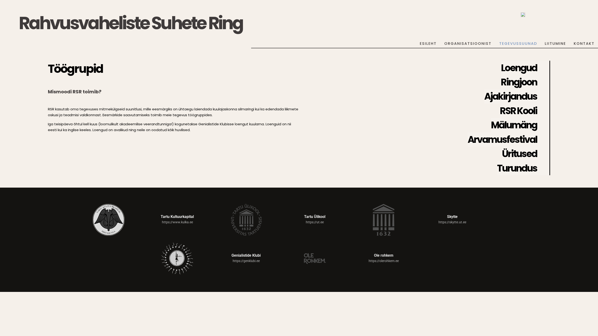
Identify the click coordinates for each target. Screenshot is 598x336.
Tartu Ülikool (314, 216)
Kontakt (584, 43)
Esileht (428, 43)
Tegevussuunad (518, 43)
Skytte (452, 216)
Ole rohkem (383, 255)
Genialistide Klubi (246, 255)
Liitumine (555, 43)
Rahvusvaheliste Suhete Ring (131, 23)
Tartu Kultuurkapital (177, 216)
